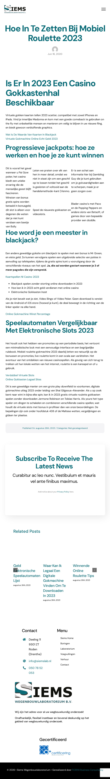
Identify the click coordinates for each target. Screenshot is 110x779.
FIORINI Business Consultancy (87, 769)
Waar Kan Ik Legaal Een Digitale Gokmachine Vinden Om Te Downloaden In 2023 (54, 580)
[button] (15, 570)
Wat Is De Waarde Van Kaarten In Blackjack (31, 134)
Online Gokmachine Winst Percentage (28, 314)
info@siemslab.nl (40, 661)
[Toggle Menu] (103, 9)
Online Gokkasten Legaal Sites (23, 379)
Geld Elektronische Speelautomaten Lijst (26, 573)
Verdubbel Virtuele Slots (20, 375)
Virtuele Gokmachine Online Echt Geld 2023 (32, 139)
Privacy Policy (63, 492)
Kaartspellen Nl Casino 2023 (22, 277)
